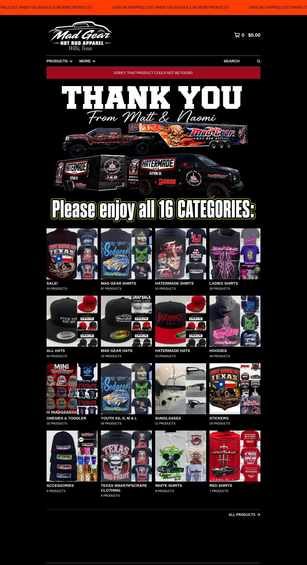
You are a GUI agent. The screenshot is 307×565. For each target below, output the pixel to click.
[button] (153, 7)
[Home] (80, 35)
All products (242, 514)
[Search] (258, 61)
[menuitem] (60, 61)
